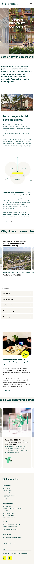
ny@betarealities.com (9, 517)
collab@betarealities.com (10, 529)
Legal (4, 549)
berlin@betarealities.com (10, 499)
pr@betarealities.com (9, 544)
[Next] (32, 258)
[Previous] (2, 258)
